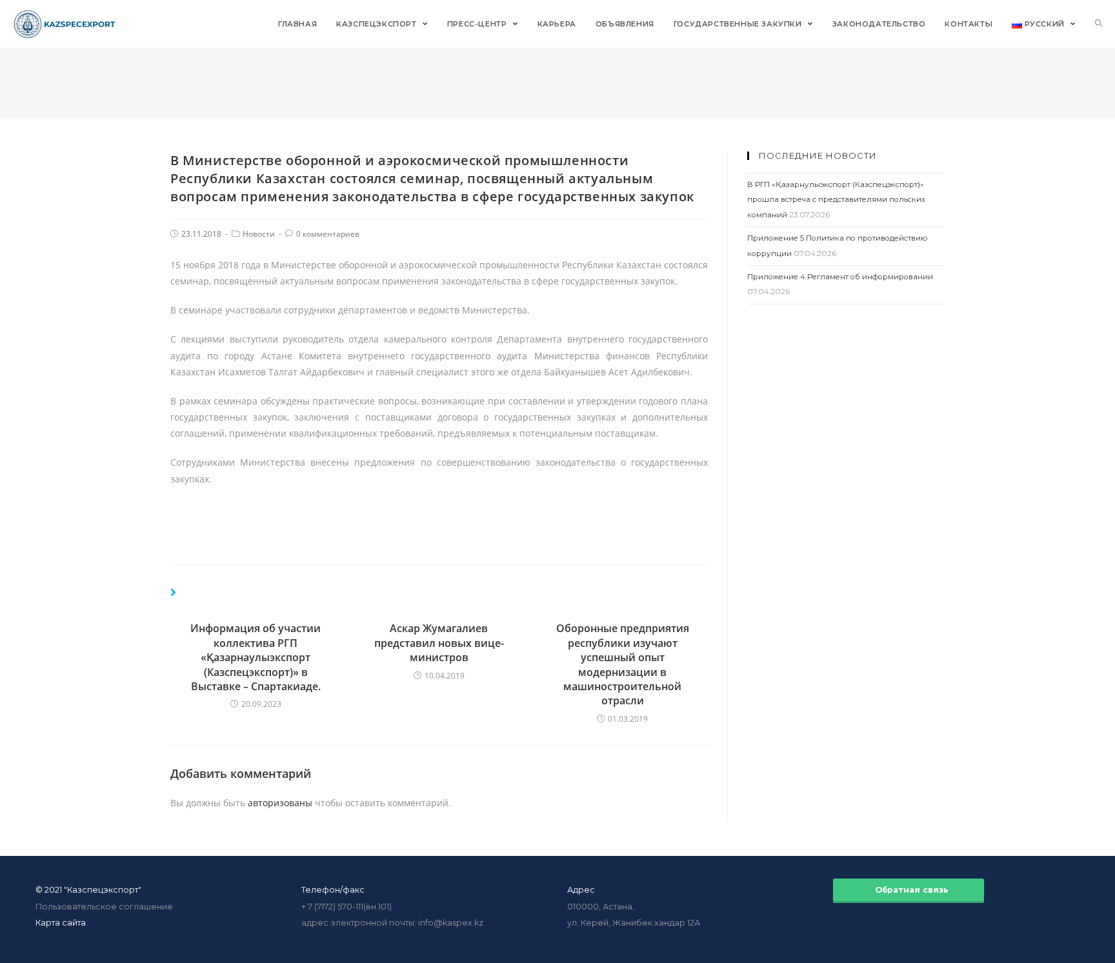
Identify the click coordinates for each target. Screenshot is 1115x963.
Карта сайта (60, 923)
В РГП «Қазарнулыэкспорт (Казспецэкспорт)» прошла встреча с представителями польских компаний (836, 199)
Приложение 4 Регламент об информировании (840, 276)
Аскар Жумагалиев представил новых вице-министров (439, 642)
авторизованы (280, 803)
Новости (259, 233)
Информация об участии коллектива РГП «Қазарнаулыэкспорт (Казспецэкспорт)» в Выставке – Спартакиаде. (255, 657)
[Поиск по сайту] (1098, 24)
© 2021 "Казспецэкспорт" (88, 890)
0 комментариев (327, 233)
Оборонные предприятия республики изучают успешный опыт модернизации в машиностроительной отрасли (622, 664)
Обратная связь (908, 890)
